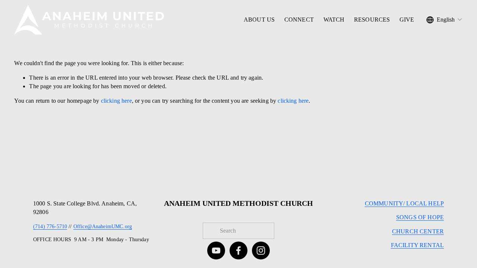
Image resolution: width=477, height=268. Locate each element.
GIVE (406, 19)
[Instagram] (261, 250)
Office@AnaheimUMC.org (102, 226)
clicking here (116, 101)
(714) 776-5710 (50, 226)
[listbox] (444, 20)
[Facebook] (238, 250)
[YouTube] (216, 250)
